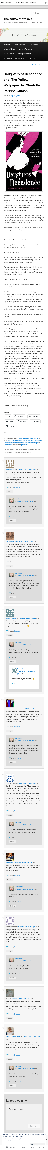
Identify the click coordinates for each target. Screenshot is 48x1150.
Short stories (34, 438)
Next (41, 65)
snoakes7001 (10, 469)
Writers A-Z (7, 44)
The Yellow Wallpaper (32, 443)
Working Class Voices (25, 54)
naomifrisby (8, 445)
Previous (34, 65)
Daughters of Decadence (34, 440)
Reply (9, 491)
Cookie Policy (7, 1141)
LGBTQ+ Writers (9, 54)
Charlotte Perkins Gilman (16, 440)
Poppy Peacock (11, 618)
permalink (24, 445)
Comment (33, 1126)
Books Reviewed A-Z (21, 44)
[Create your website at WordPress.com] (24, 2)
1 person (17, 487)
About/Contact (19, 58)
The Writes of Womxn (18, 19)
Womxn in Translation (25, 49)
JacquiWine (10, 541)
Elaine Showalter (9, 443)
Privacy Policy (32, 58)
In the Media (8, 58)
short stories (19, 443)
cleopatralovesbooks (13, 1036)
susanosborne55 (11, 709)
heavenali (9, 862)
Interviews (34, 44)
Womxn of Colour (9, 49)
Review (26, 438)
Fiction (21, 438)
